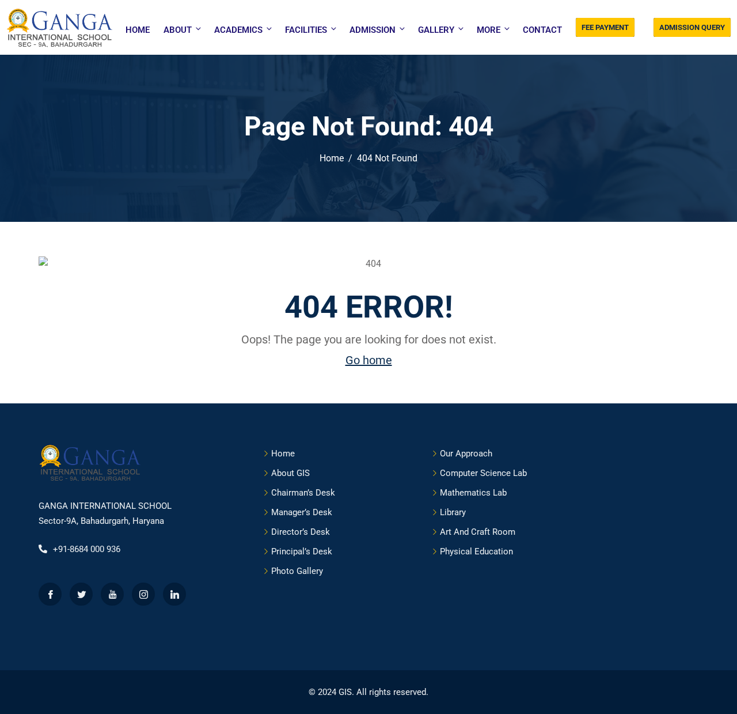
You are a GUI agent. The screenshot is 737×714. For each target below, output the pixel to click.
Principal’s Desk (301, 551)
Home (138, 30)
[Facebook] (50, 594)
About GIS (290, 473)
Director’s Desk (300, 532)
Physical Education (476, 551)
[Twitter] (81, 594)
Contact (542, 30)
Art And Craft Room (477, 532)
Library (453, 512)
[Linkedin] (174, 594)
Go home (368, 360)
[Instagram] (143, 594)
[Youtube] (112, 594)
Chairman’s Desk (303, 493)
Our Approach (466, 453)
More (488, 30)
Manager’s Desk (301, 512)
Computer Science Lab (483, 473)
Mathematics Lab (473, 493)
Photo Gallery (297, 571)
